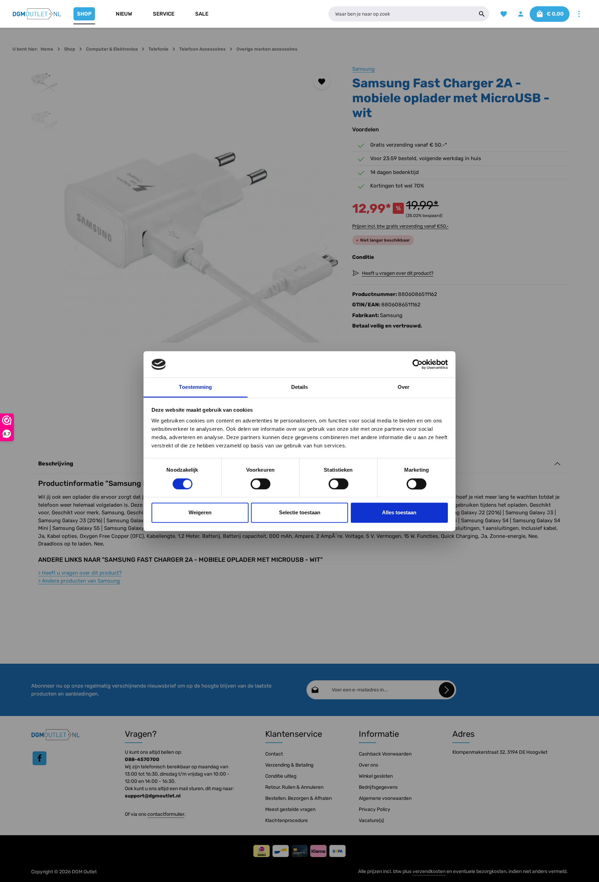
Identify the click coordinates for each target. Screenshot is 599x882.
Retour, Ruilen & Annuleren (294, 787)
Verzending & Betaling (289, 765)
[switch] (260, 483)
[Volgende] (325, 247)
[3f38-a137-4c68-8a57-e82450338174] (201, 247)
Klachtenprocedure (286, 820)
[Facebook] (39, 758)
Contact (274, 754)
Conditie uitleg (280, 776)
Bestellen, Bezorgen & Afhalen (298, 798)
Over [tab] (403, 387)
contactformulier (165, 814)
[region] (184, 247)
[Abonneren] (446, 690)
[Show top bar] (579, 14)
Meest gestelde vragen (290, 809)
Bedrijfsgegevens (378, 787)
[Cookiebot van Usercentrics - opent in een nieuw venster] (417, 364)
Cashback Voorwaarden (385, 754)
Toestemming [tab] (195, 387)
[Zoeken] (482, 14)
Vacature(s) (371, 820)
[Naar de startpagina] (37, 13)
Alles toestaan (399, 513)
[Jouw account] (520, 14)
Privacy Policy (374, 809)
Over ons (368, 765)
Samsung (363, 69)
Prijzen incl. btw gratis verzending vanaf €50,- (400, 226)
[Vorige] (77, 247)
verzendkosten (429, 871)
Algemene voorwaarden (385, 798)
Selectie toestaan (299, 513)
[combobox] (401, 14)
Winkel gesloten (376, 776)
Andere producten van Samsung (79, 581)
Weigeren (200, 513)
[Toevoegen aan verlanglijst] (322, 81)
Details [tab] (299, 387)
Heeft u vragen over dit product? (80, 573)
